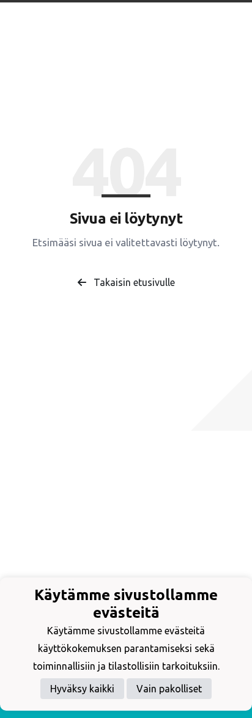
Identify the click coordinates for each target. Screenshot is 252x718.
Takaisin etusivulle (133, 282)
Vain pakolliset (169, 688)
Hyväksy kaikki (82, 688)
